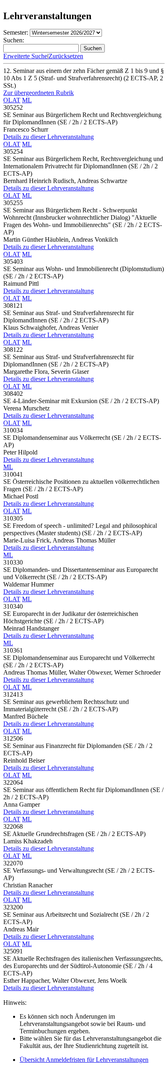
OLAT (11, 100)
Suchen (93, 48)
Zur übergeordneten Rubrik (38, 92)
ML (27, 100)
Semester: (15, 32)
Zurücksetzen (66, 56)
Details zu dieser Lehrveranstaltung (48, 136)
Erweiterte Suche (25, 56)
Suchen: (13, 40)
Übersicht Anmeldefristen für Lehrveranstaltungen (84, 1059)
